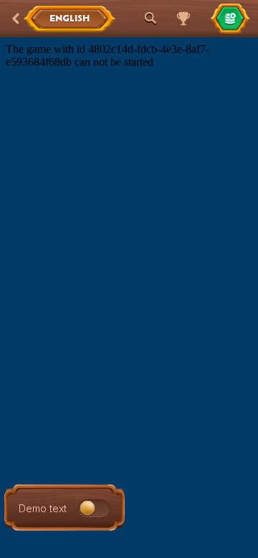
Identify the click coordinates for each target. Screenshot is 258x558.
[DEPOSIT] (230, 19)
